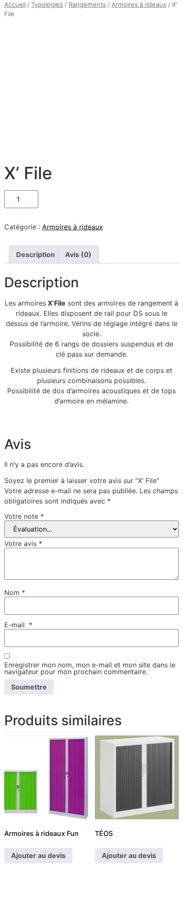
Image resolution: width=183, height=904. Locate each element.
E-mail (18, 624)
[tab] (35, 254)
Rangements (87, 5)
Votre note (24, 516)
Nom (14, 592)
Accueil (15, 5)
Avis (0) (78, 254)
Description (35, 254)
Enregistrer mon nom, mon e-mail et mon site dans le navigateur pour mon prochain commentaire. (89, 668)
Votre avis (23, 543)
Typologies (47, 5)
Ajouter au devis (38, 855)
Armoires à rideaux (139, 5)
